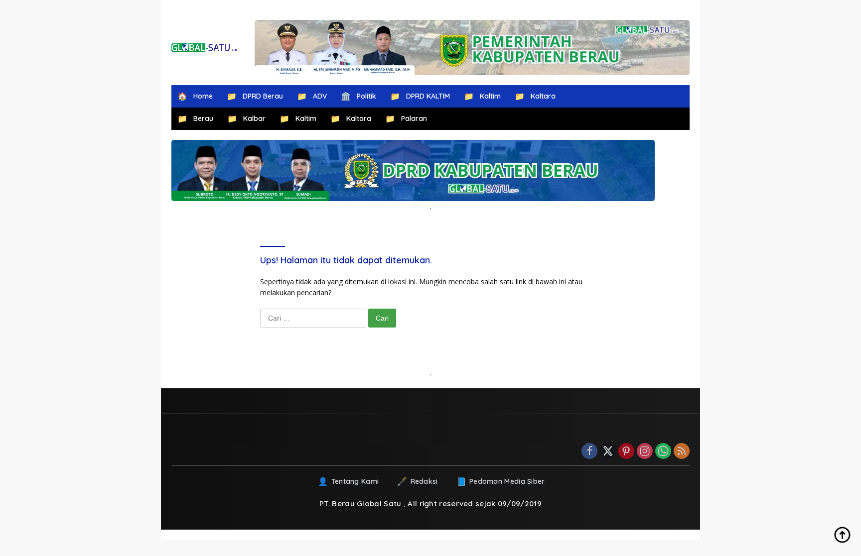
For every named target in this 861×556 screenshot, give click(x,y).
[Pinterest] (626, 451)
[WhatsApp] (663, 451)
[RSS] (682, 451)
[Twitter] (608, 451)
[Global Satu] (205, 47)
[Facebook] (589, 451)
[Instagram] (645, 451)
